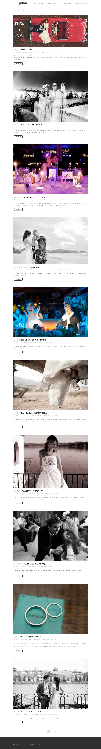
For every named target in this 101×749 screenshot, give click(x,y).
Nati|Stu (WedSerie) (31, 637)
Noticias (48, 269)
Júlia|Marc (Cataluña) (31, 491)
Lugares (38, 199)
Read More (18, 63)
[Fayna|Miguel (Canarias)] (50, 536)
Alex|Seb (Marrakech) (31, 124)
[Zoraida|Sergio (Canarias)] (50, 312)
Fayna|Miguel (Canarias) (33, 564)
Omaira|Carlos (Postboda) (34, 197)
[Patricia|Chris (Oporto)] (50, 684)
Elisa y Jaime (27, 49)
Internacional (36, 127)
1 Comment (46, 493)
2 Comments (55, 199)
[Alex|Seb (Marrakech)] (50, 96)
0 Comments (38, 52)
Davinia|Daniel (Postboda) (34, 413)
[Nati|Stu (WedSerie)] (50, 609)
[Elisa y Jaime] (50, 31)
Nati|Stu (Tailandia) (31, 267)
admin (32, 52)
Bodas (27, 52)
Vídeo (40, 127)
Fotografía (33, 199)
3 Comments (40, 566)
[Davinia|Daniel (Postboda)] (50, 385)
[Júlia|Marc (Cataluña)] (50, 461)
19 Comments (44, 639)
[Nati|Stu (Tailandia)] (50, 240)
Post (41, 199)
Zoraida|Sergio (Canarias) (34, 340)
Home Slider (29, 127)
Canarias (28, 199)
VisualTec (44, 744)
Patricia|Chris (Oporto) (32, 712)
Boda (24, 52)
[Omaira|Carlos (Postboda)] (50, 169)
